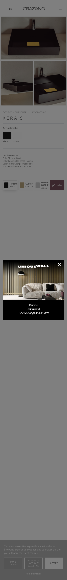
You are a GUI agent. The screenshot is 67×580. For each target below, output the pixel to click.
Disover (33, 308)
